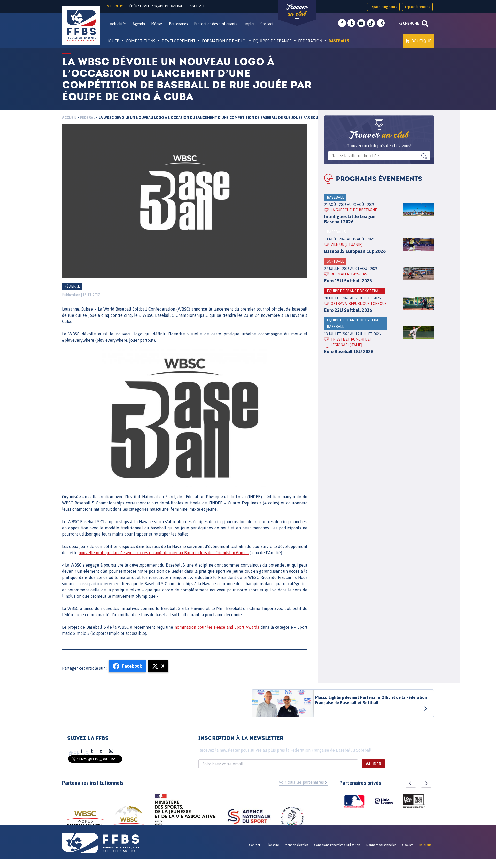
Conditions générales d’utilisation (337, 845)
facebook (342, 23)
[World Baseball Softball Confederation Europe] (128, 818)
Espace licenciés (417, 7)
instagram (381, 23)
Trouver (297, 10)
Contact (267, 24)
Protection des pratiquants (215, 24)
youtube (361, 23)
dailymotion (101, 751)
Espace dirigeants (383, 7)
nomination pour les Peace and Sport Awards (217, 627)
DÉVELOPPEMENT (179, 41)
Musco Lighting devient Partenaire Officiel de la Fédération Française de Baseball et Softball (371, 700)
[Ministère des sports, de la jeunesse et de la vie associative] (185, 811)
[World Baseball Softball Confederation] (85, 821)
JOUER (113, 41)
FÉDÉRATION (310, 41)
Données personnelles (381, 845)
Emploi (248, 24)
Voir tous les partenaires (301, 782)
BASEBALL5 (339, 41)
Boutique (421, 41)
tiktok (371, 23)
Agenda (139, 24)
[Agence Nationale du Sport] (249, 817)
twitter (351, 23)
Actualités (118, 24)
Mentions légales (296, 845)
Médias (157, 24)
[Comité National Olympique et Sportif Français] (292, 819)
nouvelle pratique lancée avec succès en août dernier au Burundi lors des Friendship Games (164, 552)
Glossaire (272, 845)
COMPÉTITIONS (140, 41)
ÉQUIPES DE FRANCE (272, 41)
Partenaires (178, 24)
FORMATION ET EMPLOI (224, 41)
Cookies (407, 845)
